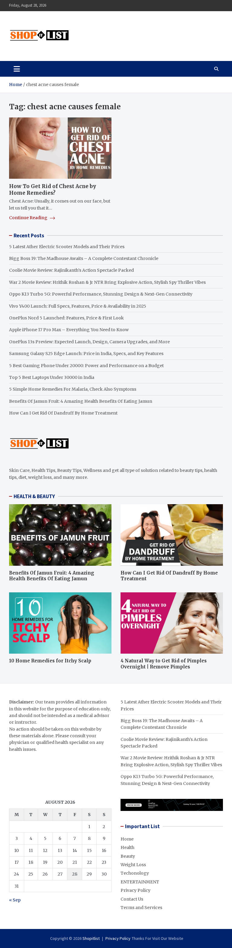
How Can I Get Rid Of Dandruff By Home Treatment (63, 413)
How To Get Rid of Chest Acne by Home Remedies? (52, 189)
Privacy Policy (135, 890)
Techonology (135, 873)
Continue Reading (28, 217)
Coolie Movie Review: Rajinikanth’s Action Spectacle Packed (71, 270)
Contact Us (132, 899)
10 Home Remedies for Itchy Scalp (50, 661)
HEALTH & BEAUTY (34, 496)
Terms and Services (141, 907)
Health (127, 847)
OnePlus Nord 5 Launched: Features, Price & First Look (66, 318)
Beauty (128, 856)
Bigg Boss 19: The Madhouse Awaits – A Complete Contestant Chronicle (83, 258)
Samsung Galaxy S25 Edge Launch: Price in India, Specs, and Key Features (86, 353)
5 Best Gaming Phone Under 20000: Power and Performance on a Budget (86, 365)
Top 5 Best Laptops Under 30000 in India (51, 377)
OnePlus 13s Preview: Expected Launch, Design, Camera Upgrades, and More (89, 341)
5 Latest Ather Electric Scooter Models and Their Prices (66, 246)
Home (127, 839)
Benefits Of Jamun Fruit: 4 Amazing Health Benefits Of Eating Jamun (80, 401)
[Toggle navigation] (16, 69)
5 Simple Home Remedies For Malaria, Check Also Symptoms (72, 389)
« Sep (15, 900)
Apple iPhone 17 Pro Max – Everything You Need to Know (69, 329)
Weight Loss (133, 864)
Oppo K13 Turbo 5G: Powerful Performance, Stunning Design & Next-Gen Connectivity (100, 294)
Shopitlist (91, 938)
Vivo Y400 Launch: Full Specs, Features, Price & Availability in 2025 (77, 306)
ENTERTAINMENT (140, 882)
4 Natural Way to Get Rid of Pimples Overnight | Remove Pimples (164, 664)
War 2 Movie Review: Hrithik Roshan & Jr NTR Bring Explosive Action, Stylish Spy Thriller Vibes (107, 282)
